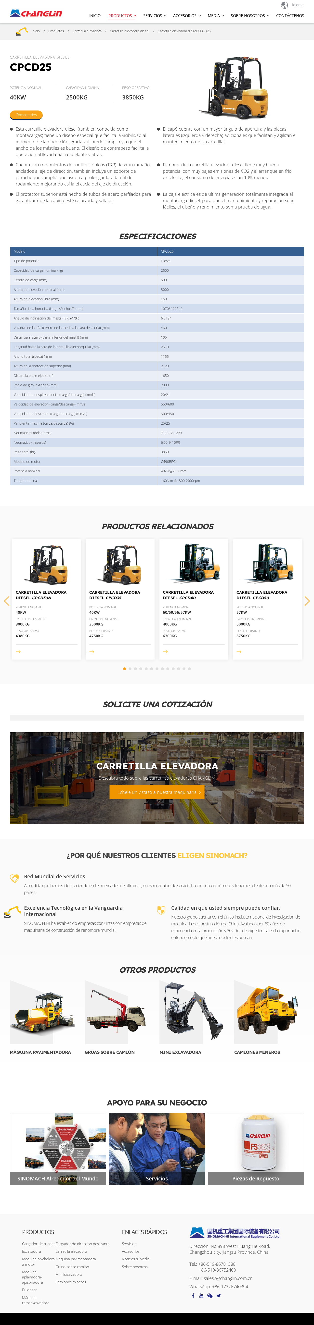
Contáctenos (290, 15)
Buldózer (29, 1289)
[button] (307, 601)
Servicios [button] (152, 15)
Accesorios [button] (184, 15)
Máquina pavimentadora (40, 1052)
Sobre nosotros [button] (248, 15)
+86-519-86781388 (217, 1264)
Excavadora (31, 1251)
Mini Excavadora (180, 1052)
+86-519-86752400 (217, 1270)
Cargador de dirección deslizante (82, 1243)
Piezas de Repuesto (255, 1178)
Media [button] (214, 15)
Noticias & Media (136, 1258)
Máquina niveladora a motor (38, 1261)
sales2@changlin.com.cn (228, 1278)
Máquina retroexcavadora (35, 1300)
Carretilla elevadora (87, 31)
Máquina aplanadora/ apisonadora (32, 1277)
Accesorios (131, 1251)
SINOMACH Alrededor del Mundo (58, 1178)
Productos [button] (120, 15)
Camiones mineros (257, 1052)
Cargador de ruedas (38, 1243)
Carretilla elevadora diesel (129, 31)
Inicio (95, 15)
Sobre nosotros (135, 1266)
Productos (56, 31)
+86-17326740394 (230, 1286)
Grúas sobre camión (110, 1052)
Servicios (157, 1178)
